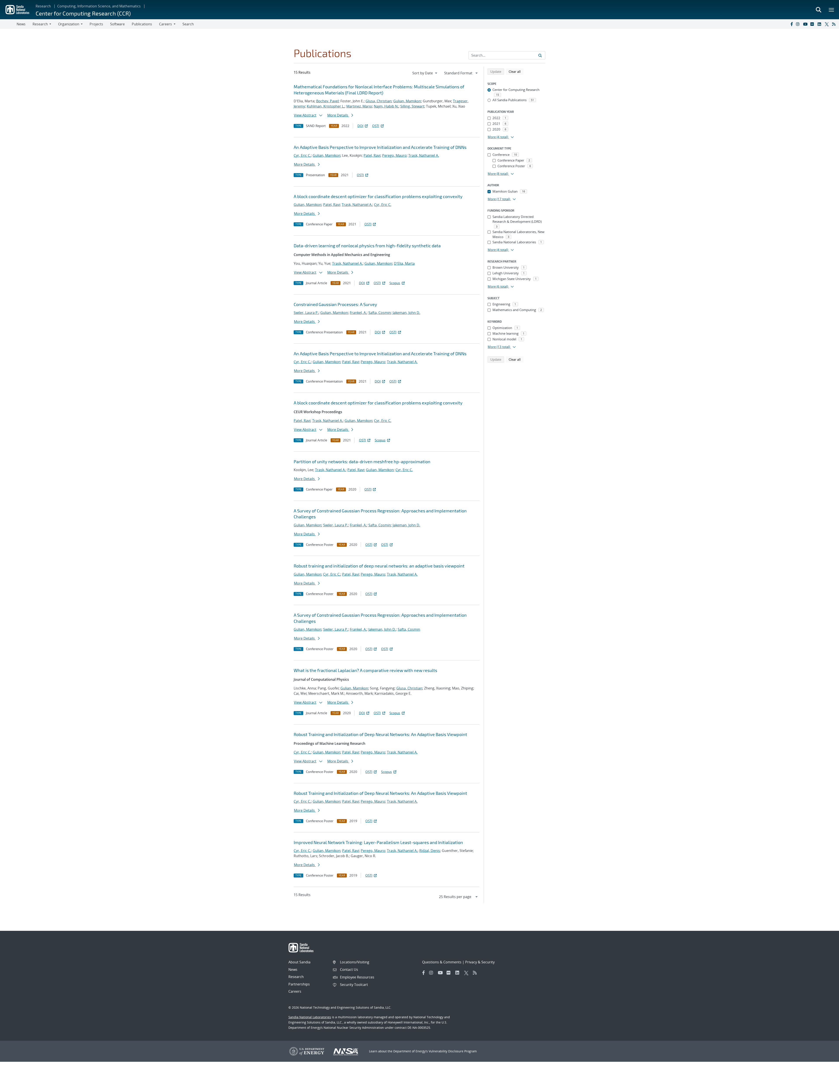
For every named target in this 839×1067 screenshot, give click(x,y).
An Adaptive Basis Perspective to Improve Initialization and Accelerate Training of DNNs (380, 147)
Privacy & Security (480, 962)
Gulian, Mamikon (407, 101)
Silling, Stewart (412, 106)
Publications (142, 24)
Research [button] (40, 24)
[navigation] (425, 73)
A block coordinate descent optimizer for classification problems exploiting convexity (378, 196)
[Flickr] (813, 24)
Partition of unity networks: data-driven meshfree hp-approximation (362, 461)
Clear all (516, 71)
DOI (360, 126)
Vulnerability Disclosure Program (453, 1051)
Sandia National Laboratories (309, 1017)
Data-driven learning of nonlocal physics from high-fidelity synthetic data (367, 245)
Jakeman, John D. (406, 312)
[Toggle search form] (818, 9)
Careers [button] (165, 24)
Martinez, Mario (359, 106)
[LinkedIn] (820, 24)
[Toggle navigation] (8, 24)
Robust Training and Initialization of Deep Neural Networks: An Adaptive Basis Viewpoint (380, 734)
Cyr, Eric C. (302, 155)
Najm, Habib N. (386, 106)
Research (43, 6)
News (21, 24)
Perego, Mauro (394, 155)
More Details (338, 115)
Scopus (394, 283)
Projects (96, 24)
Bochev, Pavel (327, 101)
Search (188, 24)
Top (826, 1062)
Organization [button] (68, 24)
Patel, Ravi (372, 155)
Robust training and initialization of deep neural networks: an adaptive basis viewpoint (379, 565)
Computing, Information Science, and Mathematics (99, 6)
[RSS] (834, 24)
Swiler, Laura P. (306, 312)
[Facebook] (791, 24)
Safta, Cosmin (379, 312)
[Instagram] (798, 24)
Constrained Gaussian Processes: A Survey (335, 304)
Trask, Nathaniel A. (423, 155)
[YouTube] (805, 24)
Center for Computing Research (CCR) (83, 13)
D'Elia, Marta (404, 263)
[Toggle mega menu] (831, 9)
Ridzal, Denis (429, 850)
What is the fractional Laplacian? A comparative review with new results (365, 670)
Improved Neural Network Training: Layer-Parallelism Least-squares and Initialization (378, 842)
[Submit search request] (540, 55)
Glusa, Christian (379, 101)
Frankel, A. (358, 312)
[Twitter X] (827, 24)
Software (117, 24)
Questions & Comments (441, 962)
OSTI (375, 126)
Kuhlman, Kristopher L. (326, 106)
